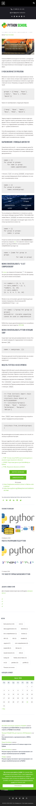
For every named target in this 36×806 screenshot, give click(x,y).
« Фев (3, 709)
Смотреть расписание (18, 472)
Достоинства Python (26, 497)
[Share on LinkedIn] (13, 500)
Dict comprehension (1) (10, 633)
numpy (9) (6, 657)
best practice (7, 497)
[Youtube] (16, 16)
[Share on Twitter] (10, 500)
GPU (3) (6, 638)
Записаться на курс (18, 477)
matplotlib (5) (7, 648)
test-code (6, 601)
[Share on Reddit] (20, 500)
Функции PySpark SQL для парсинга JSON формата (16, 733)
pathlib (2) (25, 662)
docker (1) (24, 633)
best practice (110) (9, 624)
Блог (4, 604)
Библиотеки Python (15, 497)
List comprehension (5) (21, 643)
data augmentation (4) (10, 628)
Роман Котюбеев (9, 34)
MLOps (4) (18, 648)
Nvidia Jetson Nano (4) (20, 657)
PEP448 (21, 325)
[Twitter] (19, 16)
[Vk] (11, 16)
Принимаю (18, 785)
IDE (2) (14, 638)
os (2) (5, 662)
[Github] (24, 16)
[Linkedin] (14, 16)
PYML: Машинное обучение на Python (14, 467)
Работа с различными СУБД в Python (14, 541)
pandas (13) (14, 662)
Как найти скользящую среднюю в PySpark (14, 725)
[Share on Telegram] (3, 500)
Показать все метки (9, 667)
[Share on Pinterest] (17, 500)
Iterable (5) (24, 638)
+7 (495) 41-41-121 (18, 9)
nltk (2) (21, 653)
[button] (3, 3)
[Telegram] (21, 16)
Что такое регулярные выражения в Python (16, 574)
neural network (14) (9, 653)
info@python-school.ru (18, 12)
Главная (5, 599)
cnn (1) (21, 624)
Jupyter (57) (7, 643)
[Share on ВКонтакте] (6, 500)
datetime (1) (24, 628)
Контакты (6, 606)
